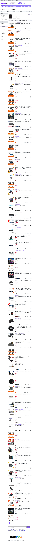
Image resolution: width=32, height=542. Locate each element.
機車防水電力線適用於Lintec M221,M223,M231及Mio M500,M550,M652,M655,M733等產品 (23, 357)
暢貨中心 (14, 6)
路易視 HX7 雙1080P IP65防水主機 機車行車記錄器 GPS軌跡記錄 (23, 455)
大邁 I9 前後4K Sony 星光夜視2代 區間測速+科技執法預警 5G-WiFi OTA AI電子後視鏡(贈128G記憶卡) (23, 273)
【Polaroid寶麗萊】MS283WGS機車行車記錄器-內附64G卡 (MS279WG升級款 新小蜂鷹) (23, 471)
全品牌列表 (29, 14)
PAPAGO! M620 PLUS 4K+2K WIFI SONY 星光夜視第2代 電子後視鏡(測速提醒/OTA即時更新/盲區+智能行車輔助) (23, 440)
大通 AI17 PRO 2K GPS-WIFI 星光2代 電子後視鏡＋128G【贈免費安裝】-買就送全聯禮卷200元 (23, 304)
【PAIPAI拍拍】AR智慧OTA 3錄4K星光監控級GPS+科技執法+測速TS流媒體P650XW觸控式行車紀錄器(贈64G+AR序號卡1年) (23, 403)
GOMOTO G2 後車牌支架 (18, 485)
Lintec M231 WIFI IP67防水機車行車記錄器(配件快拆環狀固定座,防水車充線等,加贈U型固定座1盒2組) (23, 319)
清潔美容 (2, 39)
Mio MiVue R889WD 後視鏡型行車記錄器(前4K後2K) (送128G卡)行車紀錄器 (23, 160)
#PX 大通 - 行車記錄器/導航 (21, 529)
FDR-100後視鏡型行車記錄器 (19, 364)
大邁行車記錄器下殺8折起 (4, 15)
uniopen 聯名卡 (24, 6)
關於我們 (12, 540)
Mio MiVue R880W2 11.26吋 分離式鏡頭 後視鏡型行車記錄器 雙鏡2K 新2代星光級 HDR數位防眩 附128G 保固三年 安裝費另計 (23, 493)
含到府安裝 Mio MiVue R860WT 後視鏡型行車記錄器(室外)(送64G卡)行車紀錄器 (23, 387)
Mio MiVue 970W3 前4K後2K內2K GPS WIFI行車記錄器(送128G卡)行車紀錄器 (23, 31)
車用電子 (2, 36)
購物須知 (15, 540)
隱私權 (20, 540)
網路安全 (18, 540)
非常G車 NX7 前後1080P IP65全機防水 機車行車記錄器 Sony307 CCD (23, 448)
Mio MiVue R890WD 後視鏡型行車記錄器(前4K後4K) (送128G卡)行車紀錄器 (23, 145)
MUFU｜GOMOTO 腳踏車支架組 (19, 478)
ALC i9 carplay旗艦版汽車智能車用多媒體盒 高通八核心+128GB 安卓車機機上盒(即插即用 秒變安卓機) (23, 236)
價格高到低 (23, 20)
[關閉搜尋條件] (14, 3)
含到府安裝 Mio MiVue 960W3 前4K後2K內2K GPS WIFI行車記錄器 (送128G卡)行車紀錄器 (23, 39)
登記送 (11, 6)
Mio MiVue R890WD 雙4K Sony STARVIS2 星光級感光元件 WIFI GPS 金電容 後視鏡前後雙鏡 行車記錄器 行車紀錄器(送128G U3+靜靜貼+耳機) (23, 289)
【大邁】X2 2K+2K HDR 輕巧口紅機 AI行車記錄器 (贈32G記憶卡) (23, 259)
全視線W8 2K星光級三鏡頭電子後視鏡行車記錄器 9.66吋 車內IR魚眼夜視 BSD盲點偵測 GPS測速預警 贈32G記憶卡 (23, 114)
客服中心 (9, 540)
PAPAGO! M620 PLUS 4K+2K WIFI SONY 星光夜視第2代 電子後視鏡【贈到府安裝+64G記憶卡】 (23, 54)
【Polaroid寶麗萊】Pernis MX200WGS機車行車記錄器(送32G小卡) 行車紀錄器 (23, 198)
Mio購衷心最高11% (3, 16)
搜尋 (28, 527)
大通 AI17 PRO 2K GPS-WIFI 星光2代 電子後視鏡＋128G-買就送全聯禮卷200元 (23, 296)
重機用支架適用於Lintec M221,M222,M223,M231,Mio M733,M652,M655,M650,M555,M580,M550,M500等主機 (23, 312)
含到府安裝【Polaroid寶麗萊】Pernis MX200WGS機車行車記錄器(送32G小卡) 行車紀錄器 (23, 190)
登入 (24, 3)
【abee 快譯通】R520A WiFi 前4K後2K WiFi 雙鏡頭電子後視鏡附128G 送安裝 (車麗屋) (23, 121)
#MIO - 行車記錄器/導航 (22, 530)
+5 (20, 66)
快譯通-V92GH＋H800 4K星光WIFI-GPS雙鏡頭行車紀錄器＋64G (23, 228)
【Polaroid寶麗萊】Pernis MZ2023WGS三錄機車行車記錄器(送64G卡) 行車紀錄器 (23, 175)
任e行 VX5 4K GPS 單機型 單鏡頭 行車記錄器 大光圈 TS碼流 (23, 372)
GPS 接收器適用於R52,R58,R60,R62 (20, 334)
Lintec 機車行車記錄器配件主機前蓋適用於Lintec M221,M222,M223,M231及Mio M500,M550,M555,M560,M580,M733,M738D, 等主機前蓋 (23, 327)
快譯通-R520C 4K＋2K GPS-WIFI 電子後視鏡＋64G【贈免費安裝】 (23, 221)
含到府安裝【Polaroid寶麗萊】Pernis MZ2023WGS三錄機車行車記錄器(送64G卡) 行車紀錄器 (23, 168)
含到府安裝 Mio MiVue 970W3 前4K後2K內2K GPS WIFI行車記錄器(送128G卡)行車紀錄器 (23, 23)
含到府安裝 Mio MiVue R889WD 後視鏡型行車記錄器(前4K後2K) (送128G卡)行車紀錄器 (23, 152)
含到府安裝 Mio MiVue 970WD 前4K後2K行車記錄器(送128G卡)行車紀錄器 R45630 (23, 92)
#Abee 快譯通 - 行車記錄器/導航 (12, 529)
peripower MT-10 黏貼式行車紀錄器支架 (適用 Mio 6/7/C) (22, 76)
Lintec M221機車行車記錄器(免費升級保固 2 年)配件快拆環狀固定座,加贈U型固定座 (23, 342)
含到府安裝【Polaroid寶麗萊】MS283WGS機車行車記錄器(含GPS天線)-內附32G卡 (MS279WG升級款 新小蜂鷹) (23, 463)
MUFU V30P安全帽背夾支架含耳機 (20, 205)
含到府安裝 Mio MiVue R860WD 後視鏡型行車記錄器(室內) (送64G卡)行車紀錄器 (23, 130)
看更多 (18, 6)
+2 (20, 210)
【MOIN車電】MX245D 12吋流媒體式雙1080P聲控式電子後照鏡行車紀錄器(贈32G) (23, 410)
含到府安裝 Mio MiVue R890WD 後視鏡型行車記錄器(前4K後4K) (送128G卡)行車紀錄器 (23, 137)
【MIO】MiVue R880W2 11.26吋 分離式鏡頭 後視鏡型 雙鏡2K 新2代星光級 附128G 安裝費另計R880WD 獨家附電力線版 (23, 501)
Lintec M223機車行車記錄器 (19, 417)
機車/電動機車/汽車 (3, 24)
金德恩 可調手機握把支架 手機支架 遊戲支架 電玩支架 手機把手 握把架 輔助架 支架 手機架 (23, 62)
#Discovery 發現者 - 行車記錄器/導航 (13, 530)
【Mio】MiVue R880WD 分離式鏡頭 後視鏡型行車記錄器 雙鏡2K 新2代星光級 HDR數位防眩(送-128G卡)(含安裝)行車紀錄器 (23, 107)
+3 (20, 498)
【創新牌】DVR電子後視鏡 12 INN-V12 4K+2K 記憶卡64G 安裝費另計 (23, 243)
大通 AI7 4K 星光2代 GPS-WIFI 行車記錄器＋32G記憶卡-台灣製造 (23, 84)
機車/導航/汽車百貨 (3, 23)
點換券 (7, 6)
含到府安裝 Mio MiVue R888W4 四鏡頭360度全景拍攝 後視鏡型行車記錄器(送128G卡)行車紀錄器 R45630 (23, 69)
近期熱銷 (27, 20)
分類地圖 (23, 540)
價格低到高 (20, 20)
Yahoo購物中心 (5, 3)
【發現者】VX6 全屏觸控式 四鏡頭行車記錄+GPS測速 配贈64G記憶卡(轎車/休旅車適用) (23, 509)
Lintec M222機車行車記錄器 (19, 425)
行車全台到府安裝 (3, 18)
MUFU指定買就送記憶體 (4, 19)
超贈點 (29, 6)
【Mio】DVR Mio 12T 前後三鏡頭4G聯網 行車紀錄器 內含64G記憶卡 (23, 280)
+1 (20, 430)
